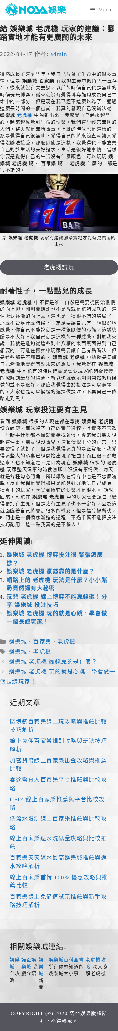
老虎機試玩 (59, 267)
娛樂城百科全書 (66, 959)
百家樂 (42, 642)
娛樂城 (18, 642)
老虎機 (24, 115)
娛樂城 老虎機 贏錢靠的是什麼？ (51, 571)
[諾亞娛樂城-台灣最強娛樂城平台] (37, 10)
